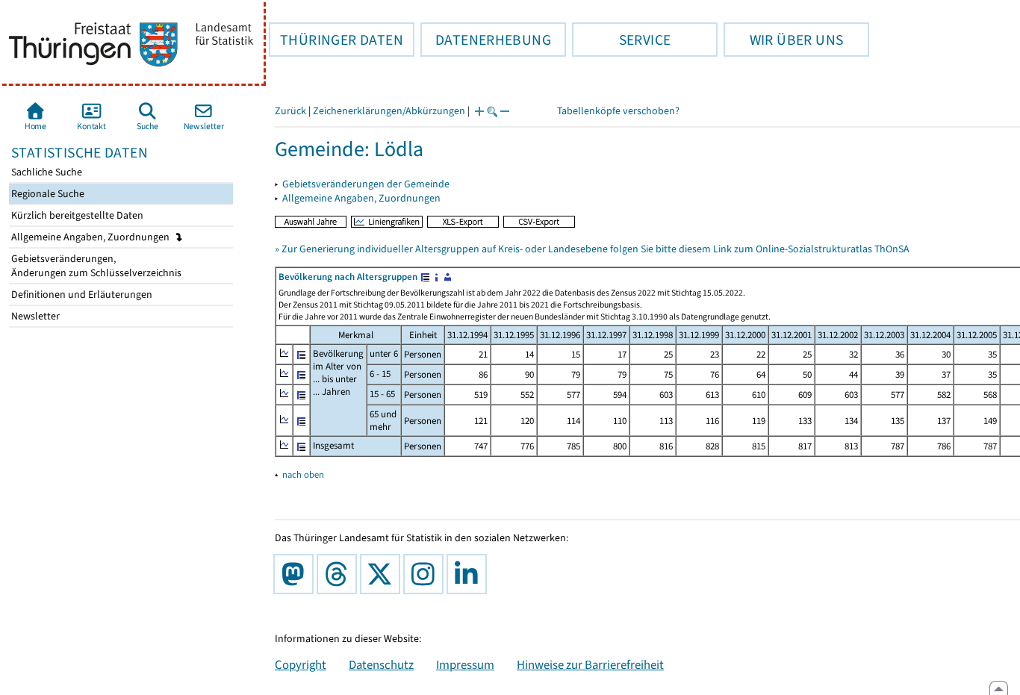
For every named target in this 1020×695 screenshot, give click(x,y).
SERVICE (621, 39)
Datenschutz (381, 664)
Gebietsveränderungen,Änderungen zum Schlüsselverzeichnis (95, 266)
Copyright (300, 664)
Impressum (465, 664)
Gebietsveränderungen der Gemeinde (366, 184)
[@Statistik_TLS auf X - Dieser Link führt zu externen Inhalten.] (383, 574)
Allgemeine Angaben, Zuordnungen (91, 237)
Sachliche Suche (45, 172)
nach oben (303, 474)
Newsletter (34, 316)
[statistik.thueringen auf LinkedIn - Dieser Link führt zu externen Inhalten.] (469, 574)
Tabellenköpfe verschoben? (618, 111)
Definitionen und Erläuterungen (80, 294)
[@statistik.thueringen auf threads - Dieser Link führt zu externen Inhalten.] (339, 574)
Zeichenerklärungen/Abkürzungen (389, 111)
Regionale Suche (46, 194)
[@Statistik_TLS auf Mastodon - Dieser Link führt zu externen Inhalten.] (296, 574)
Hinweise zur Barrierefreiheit (590, 664)
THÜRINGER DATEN (336, 39)
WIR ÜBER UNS (783, 39)
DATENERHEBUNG (485, 39)
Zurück (290, 111)
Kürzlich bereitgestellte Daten (76, 215)
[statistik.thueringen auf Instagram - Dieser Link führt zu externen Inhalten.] (426, 574)
